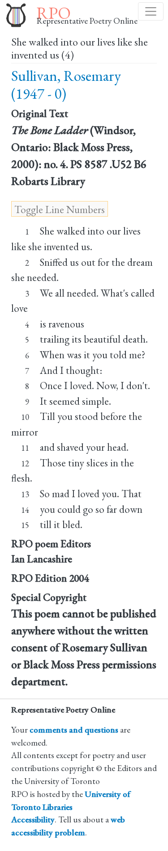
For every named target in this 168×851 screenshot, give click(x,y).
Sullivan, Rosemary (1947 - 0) (66, 84)
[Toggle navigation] (151, 11)
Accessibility (33, 819)
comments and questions (74, 729)
